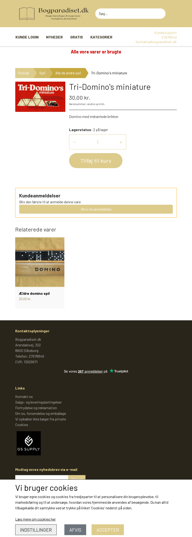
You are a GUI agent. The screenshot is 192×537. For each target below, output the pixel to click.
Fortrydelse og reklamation (36, 407)
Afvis (75, 530)
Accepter (107, 530)
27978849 (169, 37)
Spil (42, 73)
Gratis (76, 37)
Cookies (21, 424)
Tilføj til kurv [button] (95, 160)
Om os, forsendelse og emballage (40, 413)
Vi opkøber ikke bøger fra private (40, 419)
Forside (23, 73)
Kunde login (27, 37)
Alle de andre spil (68, 73)
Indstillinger (36, 530)
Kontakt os (24, 396)
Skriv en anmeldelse (96, 209)
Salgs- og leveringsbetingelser (38, 402)
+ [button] (120, 141)
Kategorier (101, 37)
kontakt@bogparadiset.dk (156, 41)
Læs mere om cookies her (35, 519)
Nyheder (54, 37)
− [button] (74, 141)
